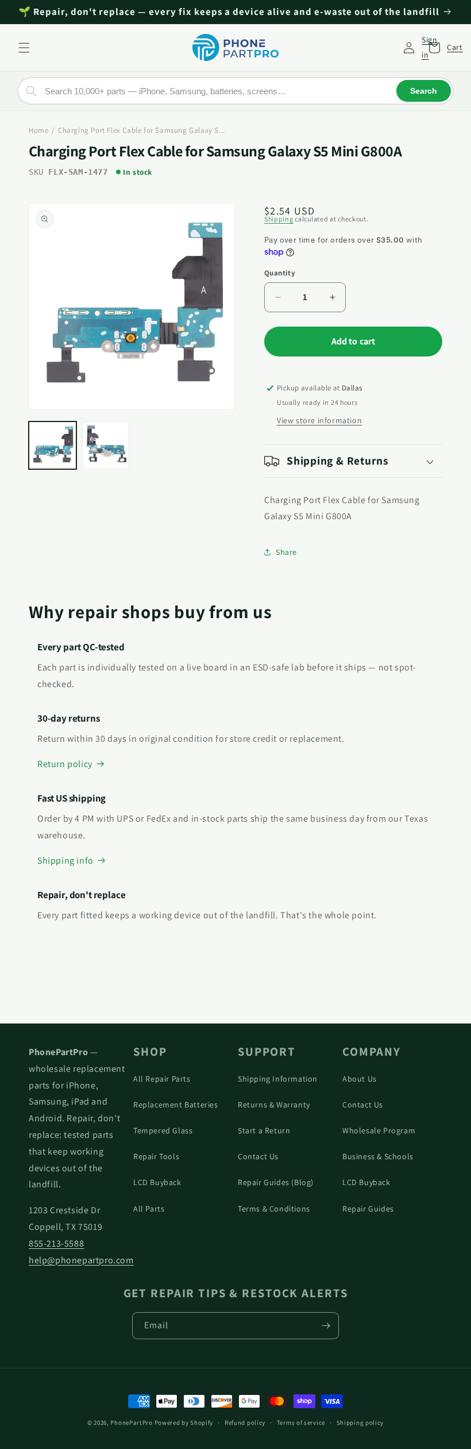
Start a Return (264, 1130)
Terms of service (301, 1423)
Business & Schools (378, 1156)
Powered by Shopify (184, 1423)
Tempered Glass (162, 1130)
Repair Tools (156, 1156)
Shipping (279, 218)
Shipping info (65, 860)
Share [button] (286, 552)
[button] (24, 47)
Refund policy (245, 1423)
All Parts (148, 1208)
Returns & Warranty (274, 1104)
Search (423, 90)
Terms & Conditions (274, 1208)
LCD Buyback (157, 1182)
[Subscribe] (325, 1325)
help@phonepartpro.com (81, 1260)
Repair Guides (368, 1208)
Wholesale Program (378, 1130)
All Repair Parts (162, 1079)
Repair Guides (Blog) (276, 1182)
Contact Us (258, 1156)
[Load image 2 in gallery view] (106, 445)
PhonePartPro (131, 1423)
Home (38, 130)
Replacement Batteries (175, 1104)
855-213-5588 (56, 1243)
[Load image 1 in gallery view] (52, 445)
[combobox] (235, 91)
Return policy (64, 764)
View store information (319, 420)
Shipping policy (360, 1423)
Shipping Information (278, 1079)
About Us (359, 1079)
